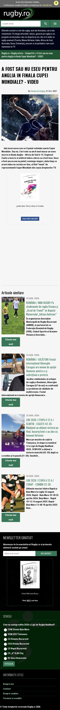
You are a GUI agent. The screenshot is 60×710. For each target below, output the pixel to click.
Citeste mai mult (10, 342)
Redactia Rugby (38, 91)
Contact (7, 688)
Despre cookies (10, 693)
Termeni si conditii (12, 698)
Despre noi (8, 684)
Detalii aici (47, 5)
